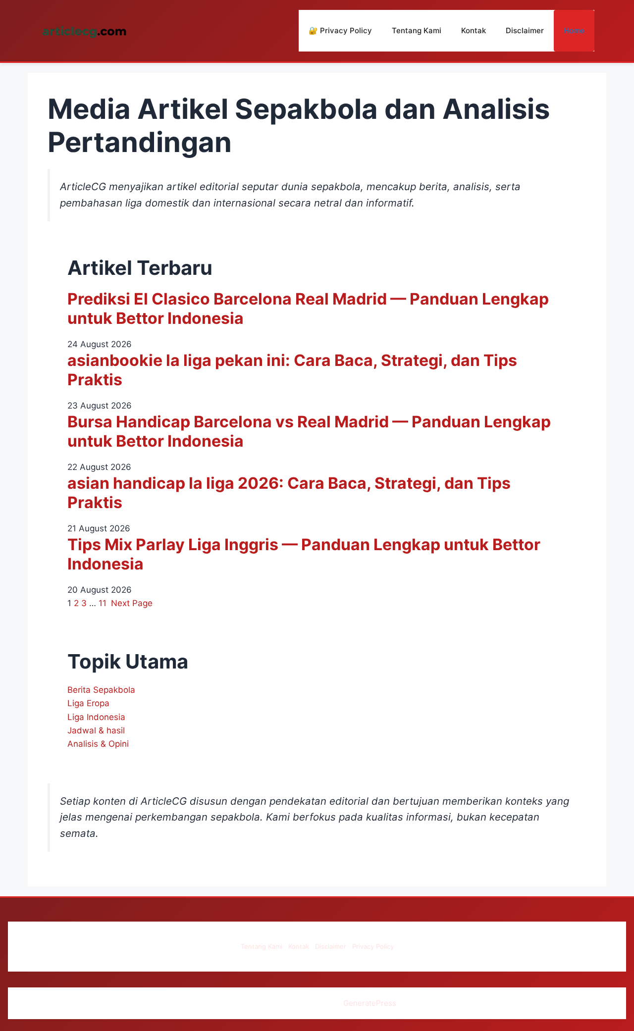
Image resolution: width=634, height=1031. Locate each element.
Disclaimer (525, 30)
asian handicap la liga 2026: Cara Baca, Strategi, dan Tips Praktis (289, 493)
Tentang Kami (416, 30)
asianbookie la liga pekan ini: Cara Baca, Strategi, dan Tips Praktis (292, 370)
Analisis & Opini (98, 744)
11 (102, 603)
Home (574, 30)
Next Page (132, 603)
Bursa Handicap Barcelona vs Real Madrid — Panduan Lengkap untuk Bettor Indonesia (309, 431)
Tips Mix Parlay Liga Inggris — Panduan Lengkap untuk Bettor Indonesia (303, 554)
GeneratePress (369, 1003)
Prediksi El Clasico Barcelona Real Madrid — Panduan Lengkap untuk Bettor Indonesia (308, 308)
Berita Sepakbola (101, 690)
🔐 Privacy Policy (340, 30)
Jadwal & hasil (96, 730)
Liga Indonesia (96, 717)
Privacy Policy (373, 946)
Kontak (473, 30)
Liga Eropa (88, 703)
